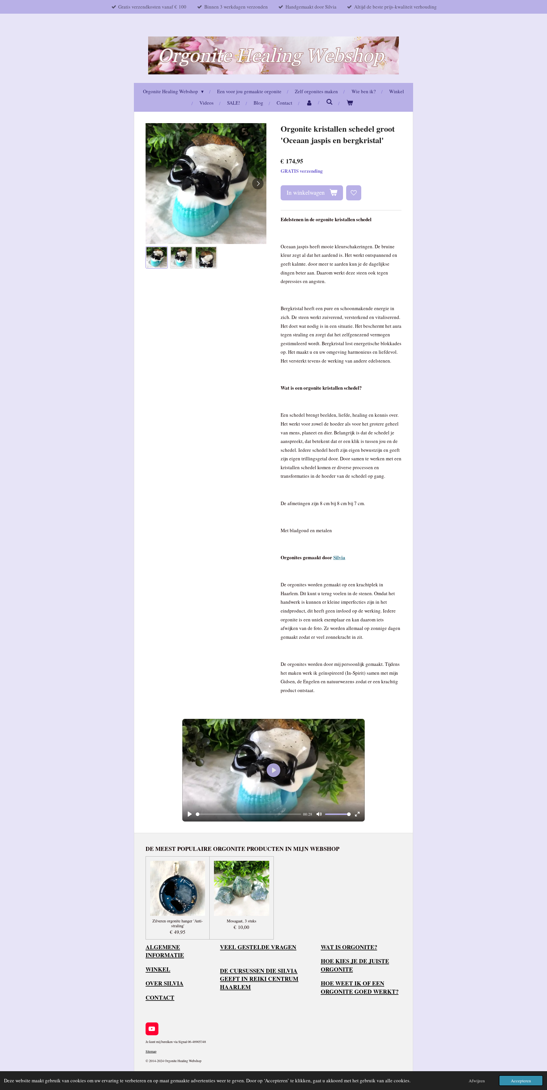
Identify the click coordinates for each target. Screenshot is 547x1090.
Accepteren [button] (521, 1080)
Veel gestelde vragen (258, 947)
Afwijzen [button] (477, 1080)
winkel (158, 969)
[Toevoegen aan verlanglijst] (353, 192)
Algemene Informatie (165, 951)
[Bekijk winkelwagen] (349, 103)
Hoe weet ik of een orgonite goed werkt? (360, 987)
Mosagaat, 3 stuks (241, 921)
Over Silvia (164, 983)
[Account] (309, 103)
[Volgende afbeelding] (258, 183)
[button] (157, 257)
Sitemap (151, 1051)
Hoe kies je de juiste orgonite (355, 965)
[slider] (248, 814)
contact (160, 997)
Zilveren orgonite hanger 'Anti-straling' (177, 923)
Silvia (339, 557)
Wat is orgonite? (349, 947)
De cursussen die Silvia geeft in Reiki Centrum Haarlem (259, 978)
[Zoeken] (329, 102)
